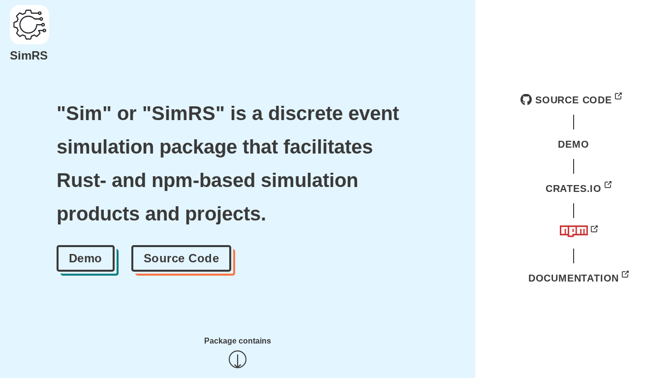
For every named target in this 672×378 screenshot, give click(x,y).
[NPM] (574, 233)
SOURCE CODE (573, 99)
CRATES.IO (574, 188)
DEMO (573, 144)
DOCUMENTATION (573, 278)
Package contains (237, 341)
